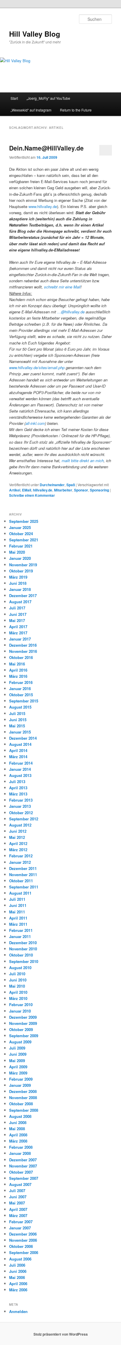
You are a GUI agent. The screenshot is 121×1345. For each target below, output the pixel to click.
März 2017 (18, 633)
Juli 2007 (17, 1190)
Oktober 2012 (21, 812)
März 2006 (18, 1289)
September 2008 (23, 1110)
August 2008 (20, 1116)
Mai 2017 (17, 620)
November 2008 (23, 1097)
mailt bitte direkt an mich (83, 460)
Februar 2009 (21, 1079)
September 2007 (23, 1178)
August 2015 (20, 707)
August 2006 (20, 1259)
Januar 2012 (20, 862)
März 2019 (18, 577)
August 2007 (20, 1184)
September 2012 (23, 819)
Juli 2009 (17, 1048)
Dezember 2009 (23, 1017)
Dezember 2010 (23, 942)
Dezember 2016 (23, 645)
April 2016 (18, 670)
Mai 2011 (17, 912)
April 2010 (18, 992)
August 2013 (20, 775)
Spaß (70, 484)
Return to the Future (76, 109)
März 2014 (18, 756)
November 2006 (23, 1240)
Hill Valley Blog (34, 34)
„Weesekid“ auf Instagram (31, 109)
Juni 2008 (17, 1122)
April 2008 (18, 1135)
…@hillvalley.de (71, 312)
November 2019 (23, 564)
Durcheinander (52, 484)
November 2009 (23, 1023)
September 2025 (23, 521)
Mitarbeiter (63, 490)
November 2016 (23, 651)
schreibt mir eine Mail (62, 287)
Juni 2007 (17, 1196)
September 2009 (23, 1035)
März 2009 (18, 1073)
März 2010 (18, 998)
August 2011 (20, 893)
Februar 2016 (21, 682)
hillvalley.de (42, 490)
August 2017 (20, 601)
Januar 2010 (20, 1011)
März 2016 (18, 676)
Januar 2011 (20, 936)
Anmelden (18, 1311)
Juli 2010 (17, 973)
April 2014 (18, 750)
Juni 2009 (17, 1054)
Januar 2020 (20, 558)
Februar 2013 (21, 800)
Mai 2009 (17, 1060)
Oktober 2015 (21, 694)
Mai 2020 (17, 552)
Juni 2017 (17, 614)
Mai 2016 (17, 664)
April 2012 (18, 843)
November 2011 (23, 874)
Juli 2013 (17, 781)
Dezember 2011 (23, 868)
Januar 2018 (20, 589)
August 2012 (20, 825)
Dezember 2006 (23, 1234)
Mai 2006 (17, 1277)
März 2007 (18, 1215)
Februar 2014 (21, 763)
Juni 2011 (17, 905)
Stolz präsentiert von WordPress (60, 1334)
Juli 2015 (17, 713)
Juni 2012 (17, 831)
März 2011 (18, 924)
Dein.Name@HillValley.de (46, 147)
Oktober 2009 (21, 1029)
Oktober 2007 (21, 1172)
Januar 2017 (20, 639)
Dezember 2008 (23, 1091)
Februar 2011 (21, 930)
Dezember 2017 (23, 595)
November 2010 (23, 949)
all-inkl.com (35, 423)
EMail (26, 490)
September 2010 (23, 961)
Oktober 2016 (21, 657)
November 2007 (23, 1166)
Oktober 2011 (21, 880)
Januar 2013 (20, 806)
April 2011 (18, 918)
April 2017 (18, 626)
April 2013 (18, 787)
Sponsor (81, 490)
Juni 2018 (17, 583)
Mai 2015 (17, 726)
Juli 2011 (17, 899)
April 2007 (18, 1209)
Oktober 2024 (21, 533)
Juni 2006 (17, 1271)
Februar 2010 (21, 1004)
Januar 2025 (20, 527)
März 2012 (18, 849)
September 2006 (23, 1252)
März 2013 (18, 794)
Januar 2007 (20, 1228)
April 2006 (18, 1283)
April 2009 (18, 1066)
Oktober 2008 (21, 1103)
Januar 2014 (20, 769)
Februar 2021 (21, 546)
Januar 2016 (20, 688)
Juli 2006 (17, 1265)
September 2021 (23, 540)
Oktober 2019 (21, 571)
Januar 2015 (20, 732)
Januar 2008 (20, 1153)
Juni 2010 (17, 980)
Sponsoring (99, 490)
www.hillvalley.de (42, 206)
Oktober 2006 (21, 1246)
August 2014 (20, 744)
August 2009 (20, 1042)
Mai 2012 (17, 837)
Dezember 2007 (23, 1159)
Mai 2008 (17, 1128)
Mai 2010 (17, 986)
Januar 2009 (20, 1085)
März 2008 (18, 1141)
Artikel (14, 490)
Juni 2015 (17, 719)
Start (14, 98)
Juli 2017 (17, 608)
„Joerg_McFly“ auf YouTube (48, 98)
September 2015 (23, 701)
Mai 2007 (17, 1203)
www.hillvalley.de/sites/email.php (37, 367)
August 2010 (20, 967)
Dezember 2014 (23, 738)
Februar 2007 (21, 1221)
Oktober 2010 (21, 955)
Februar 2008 (21, 1147)
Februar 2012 (21, 856)
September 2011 (23, 887)
